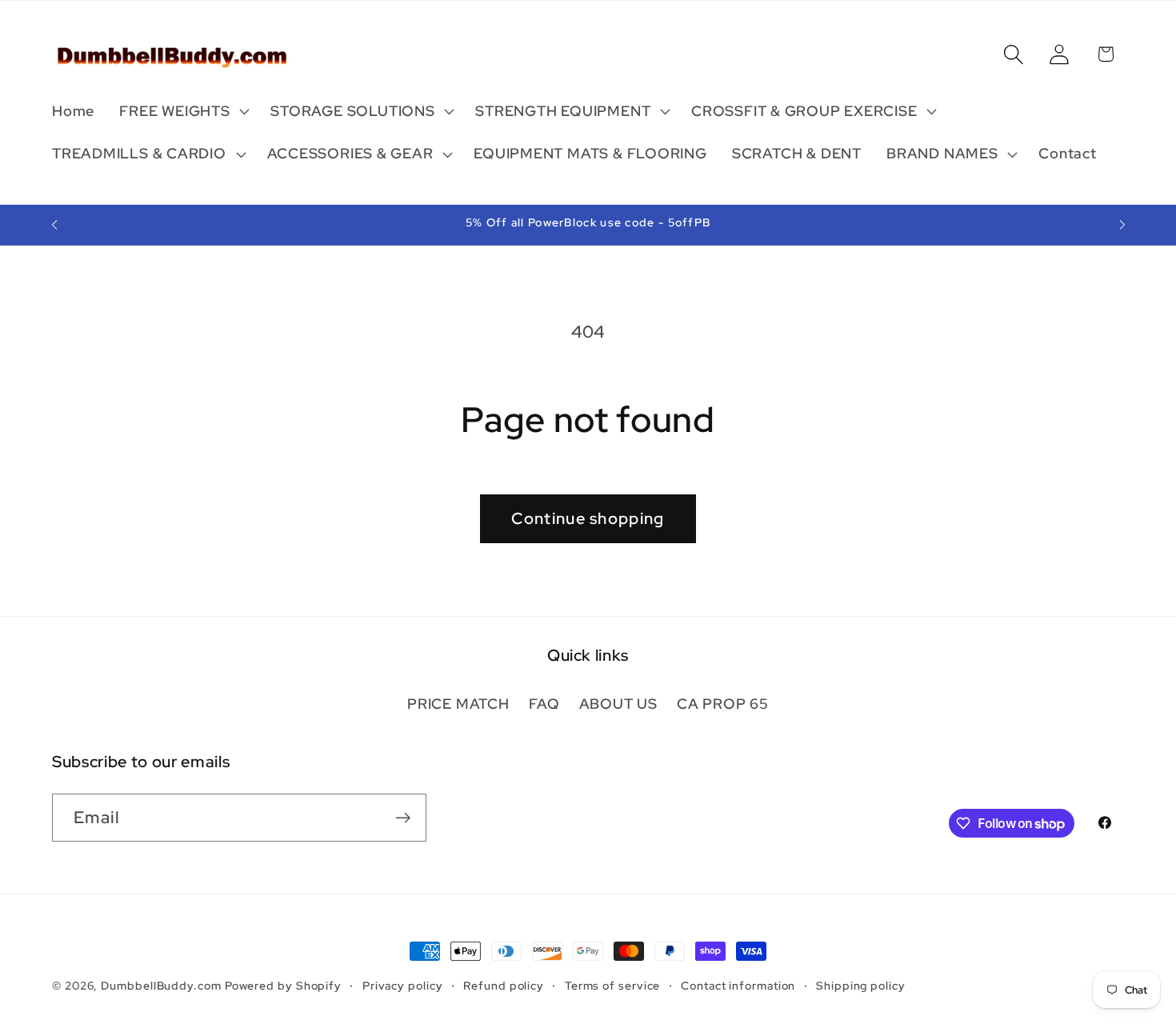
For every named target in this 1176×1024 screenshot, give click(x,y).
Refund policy (503, 985)
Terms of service (613, 985)
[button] (182, 111)
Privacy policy (402, 985)
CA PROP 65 (723, 704)
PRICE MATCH (458, 704)
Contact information (738, 985)
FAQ (544, 704)
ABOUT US (618, 704)
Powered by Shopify (283, 985)
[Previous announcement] (54, 224)
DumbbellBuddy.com (161, 985)
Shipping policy (861, 985)
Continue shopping (587, 518)
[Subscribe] (403, 818)
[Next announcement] (1122, 224)
